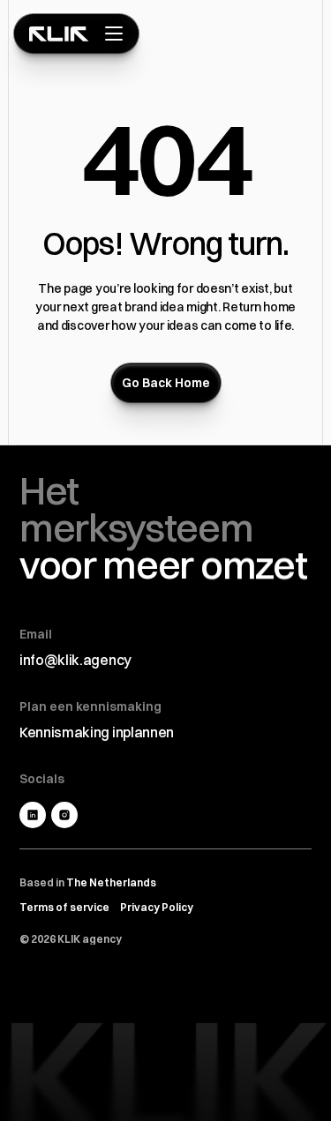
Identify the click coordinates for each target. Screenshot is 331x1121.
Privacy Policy (156, 907)
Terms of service (64, 907)
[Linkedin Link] (32, 815)
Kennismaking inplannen (96, 732)
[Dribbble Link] (64, 815)
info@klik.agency (75, 660)
